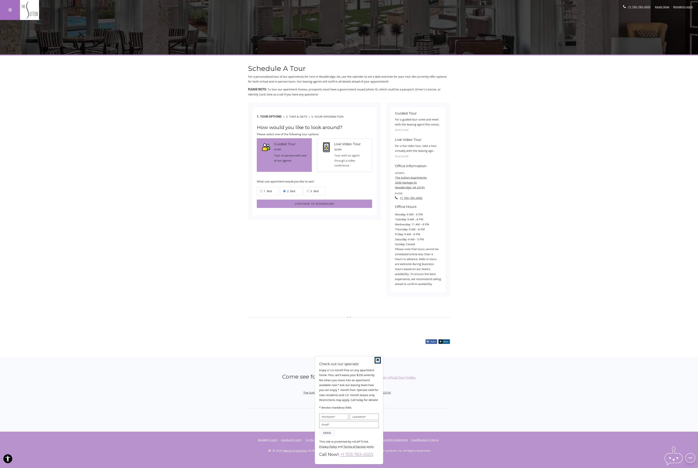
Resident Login (683, 7)
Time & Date (298, 116)
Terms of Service (354, 446)
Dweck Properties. (295, 450)
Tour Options (271, 116)
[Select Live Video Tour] (344, 155)
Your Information (329, 116)
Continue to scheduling (314, 203)
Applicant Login (291, 440)
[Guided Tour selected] (284, 155)
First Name (328, 416)
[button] (674, 458)
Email (325, 424)
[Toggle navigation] (10, 10)
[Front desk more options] (690, 458)
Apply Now (662, 7)
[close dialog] (378, 360)
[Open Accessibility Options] (8, 459)
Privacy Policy (328, 446)
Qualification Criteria (424, 440)
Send (327, 433)
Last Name (359, 416)
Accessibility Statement (392, 440)
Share (433, 341)
